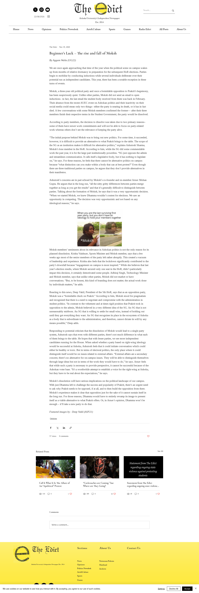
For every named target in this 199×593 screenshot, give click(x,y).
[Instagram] (41, 9)
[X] (35, 9)
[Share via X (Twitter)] (57, 427)
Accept (187, 588)
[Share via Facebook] (50, 427)
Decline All (173, 588)
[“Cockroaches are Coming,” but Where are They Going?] (99, 467)
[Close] (195, 588)
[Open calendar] (49, 16)
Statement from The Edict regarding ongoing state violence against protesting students (142, 484)
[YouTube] (47, 9)
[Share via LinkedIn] (64, 427)
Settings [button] (161, 588)
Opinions (53, 419)
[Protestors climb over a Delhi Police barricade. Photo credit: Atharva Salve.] (55, 467)
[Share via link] (70, 427)
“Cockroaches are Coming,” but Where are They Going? (98, 484)
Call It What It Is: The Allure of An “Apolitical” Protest (54, 484)
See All (160, 451)
